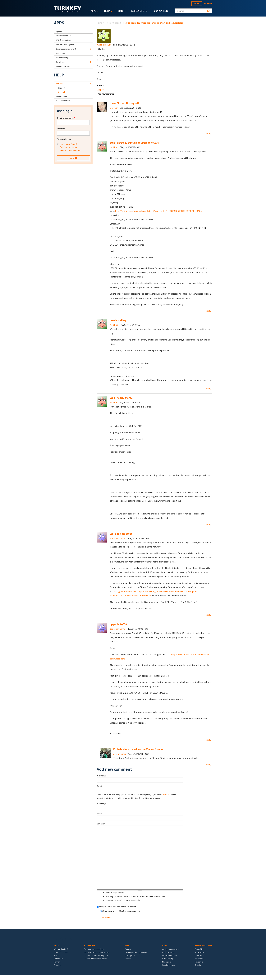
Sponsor (57, 965)
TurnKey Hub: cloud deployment (96, 952)
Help (106, 11)
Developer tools (63, 66)
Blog (119, 11)
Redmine (198, 965)
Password (61, 128)
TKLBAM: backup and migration (96, 955)
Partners (57, 962)
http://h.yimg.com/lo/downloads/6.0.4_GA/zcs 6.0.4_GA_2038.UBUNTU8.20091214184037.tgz (158, 211)
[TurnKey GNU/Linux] (67, 11)
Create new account (69, 147)
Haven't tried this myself (124, 103)
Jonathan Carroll (118, 538)
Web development (63, 35)
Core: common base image (94, 949)
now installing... (119, 320)
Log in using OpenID (68, 144)
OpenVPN (199, 949)
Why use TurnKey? (61, 949)
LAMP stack (199, 955)
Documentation (63, 100)
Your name (101, 776)
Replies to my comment (130, 911)
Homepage (101, 803)
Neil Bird (114, 147)
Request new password (70, 150)
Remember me (65, 139)
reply (208, 133)
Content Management (170, 949)
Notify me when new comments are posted (117, 906)
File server (199, 962)
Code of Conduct (61, 952)
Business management (66, 49)
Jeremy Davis (119, 753)
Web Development (169, 955)
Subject (100, 813)
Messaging (60, 53)
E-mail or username (66, 118)
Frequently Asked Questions (136, 952)
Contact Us (58, 958)
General (61, 92)
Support (117, 22)
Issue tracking (62, 57)
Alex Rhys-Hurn (104, 44)
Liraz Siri (114, 107)
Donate (128, 958)
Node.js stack (200, 952)
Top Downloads (203, 945)
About (57, 945)
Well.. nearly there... (121, 397)
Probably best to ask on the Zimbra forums (138, 749)
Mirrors (56, 955)
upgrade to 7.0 (118, 624)
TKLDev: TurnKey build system (95, 958)
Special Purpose (168, 965)
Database (60, 62)
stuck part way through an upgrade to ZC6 (134, 142)
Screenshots (139, 10)
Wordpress (199, 958)
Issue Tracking (167, 958)
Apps (92, 11)
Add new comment (106, 93)
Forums (107, 22)
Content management (65, 44)
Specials (59, 31)
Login (197, 3)
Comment (101, 824)
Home (99, 22)
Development (62, 96)
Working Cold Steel (121, 533)
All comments (108, 911)
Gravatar (166, 794)
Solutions (89, 945)
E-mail (99, 786)
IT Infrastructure (63, 40)
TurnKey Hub (160, 10)
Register (208, 3)
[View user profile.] (104, 35)
